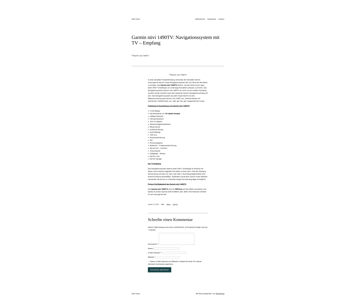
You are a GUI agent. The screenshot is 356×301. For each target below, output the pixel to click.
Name (151, 248)
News (168, 204)
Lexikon (221, 19)
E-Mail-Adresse (154, 253)
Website (151, 257)
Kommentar (153, 244)
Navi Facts (136, 19)
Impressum (211, 19)
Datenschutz (200, 19)
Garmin (175, 204)
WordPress (220, 294)
